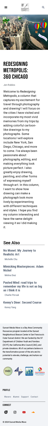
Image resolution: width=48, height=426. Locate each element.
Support (25, 397)
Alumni (16, 397)
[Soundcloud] (33, 412)
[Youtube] (24, 412)
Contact (34, 397)
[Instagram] (15, 412)
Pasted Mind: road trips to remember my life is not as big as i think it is (22, 286)
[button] (6, 7)
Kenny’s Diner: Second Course (22, 302)
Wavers (7, 397)
